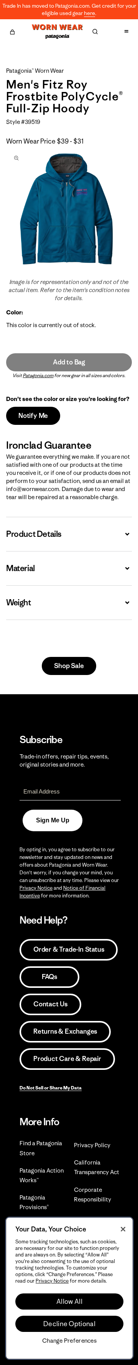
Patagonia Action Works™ (42, 1175)
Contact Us (50, 1004)
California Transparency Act (96, 1167)
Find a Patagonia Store (41, 1147)
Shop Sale (69, 666)
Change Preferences (69, 1340)
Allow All (69, 1301)
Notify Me (33, 415)
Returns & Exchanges (65, 1031)
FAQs (49, 976)
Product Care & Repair (67, 1058)
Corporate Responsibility (92, 1194)
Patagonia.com (38, 375)
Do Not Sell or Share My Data (51, 1088)
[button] (12, 30)
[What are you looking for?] (95, 31)
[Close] (123, 1229)
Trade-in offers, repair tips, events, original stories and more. (64, 760)
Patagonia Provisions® (34, 1202)
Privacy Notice (36, 888)
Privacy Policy (92, 1145)
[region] (69, 1288)
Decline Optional (69, 1324)
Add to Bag (69, 362)
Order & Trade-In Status (68, 949)
